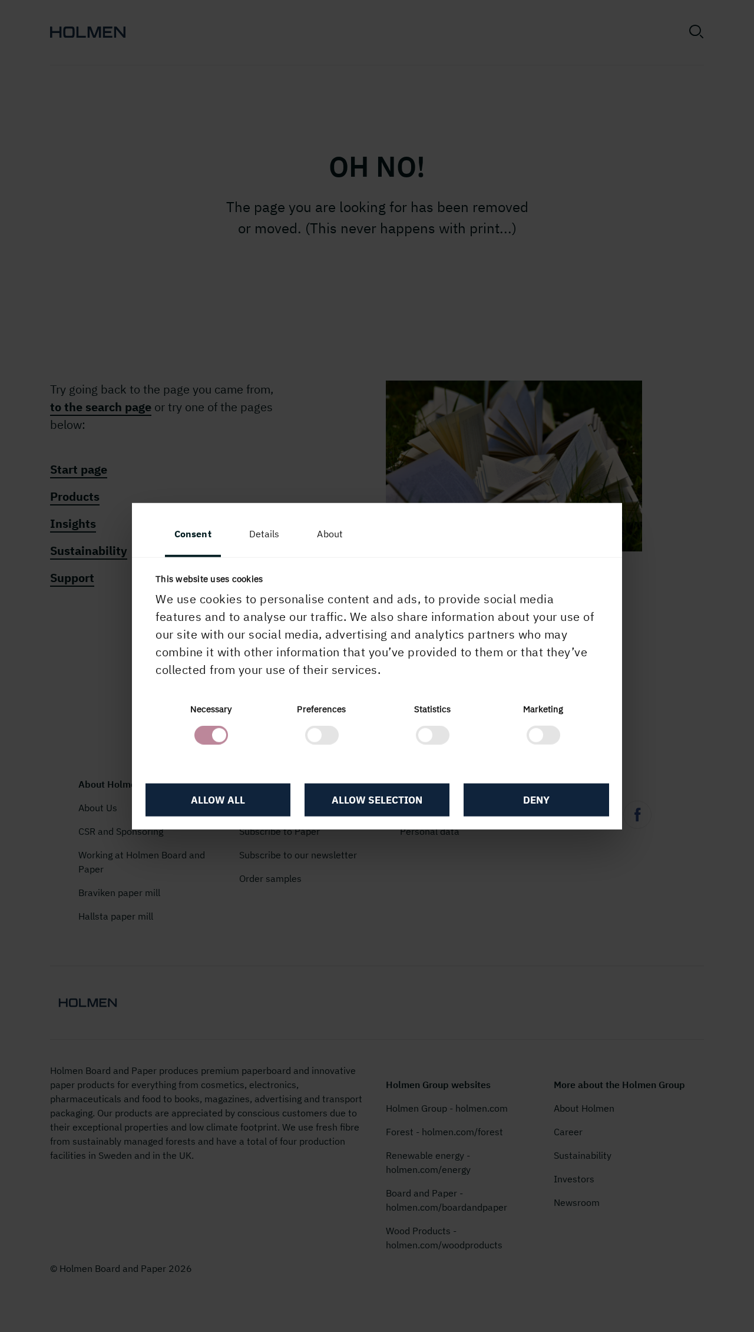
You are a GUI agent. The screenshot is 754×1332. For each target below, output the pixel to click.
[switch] (322, 735)
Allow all (218, 799)
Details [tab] (264, 533)
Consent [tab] (192, 533)
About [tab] (330, 533)
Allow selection (377, 799)
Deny (536, 799)
